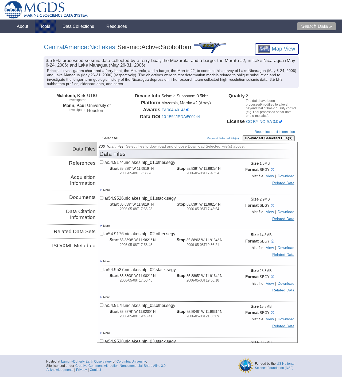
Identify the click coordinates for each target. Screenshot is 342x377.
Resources (116, 26)
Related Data (283, 183)
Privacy (81, 370)
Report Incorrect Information (275, 132)
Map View (282, 49)
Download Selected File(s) (269, 138)
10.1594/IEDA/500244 (181, 116)
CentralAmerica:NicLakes (79, 47)
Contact (95, 370)
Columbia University (131, 361)
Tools (45, 26)
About (22, 26)
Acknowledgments (59, 370)
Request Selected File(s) (223, 138)
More (106, 189)
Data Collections (78, 26)
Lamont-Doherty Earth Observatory (86, 361)
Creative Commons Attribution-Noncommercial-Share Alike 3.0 (120, 366)
